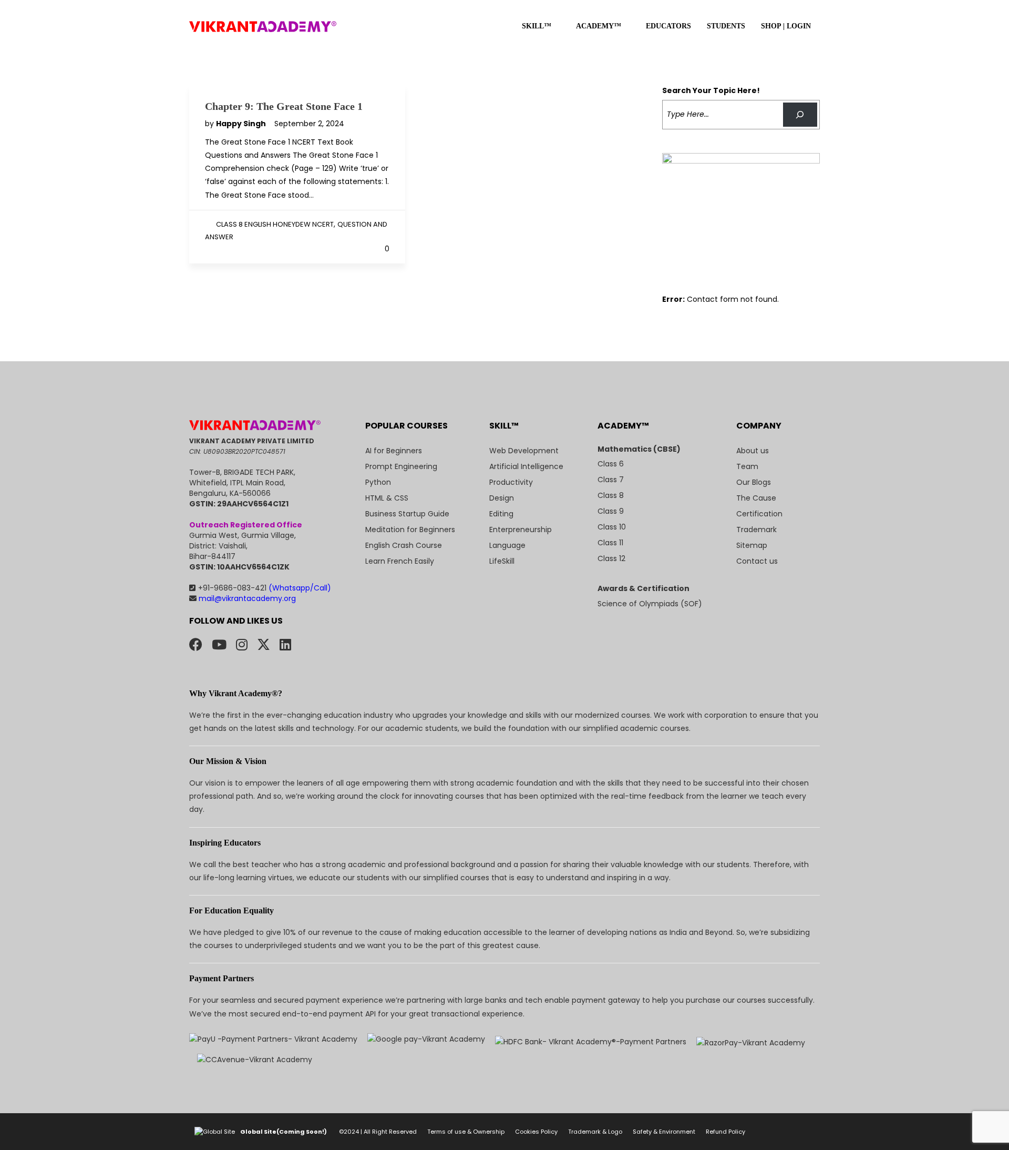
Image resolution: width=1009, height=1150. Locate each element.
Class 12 (611, 558)
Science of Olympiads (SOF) (650, 603)
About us (752, 450)
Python (378, 482)
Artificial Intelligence (526, 466)
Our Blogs (753, 482)
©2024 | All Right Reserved (378, 1131)
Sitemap (751, 545)
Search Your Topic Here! (711, 90)
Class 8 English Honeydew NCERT (275, 224)
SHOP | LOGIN (786, 26)
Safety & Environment (664, 1131)
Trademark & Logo (595, 1131)
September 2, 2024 (309, 123)
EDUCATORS (668, 26)
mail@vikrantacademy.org (246, 598)
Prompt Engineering (401, 466)
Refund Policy (725, 1131)
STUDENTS (726, 26)
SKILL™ (536, 26)
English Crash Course (403, 545)
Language (507, 545)
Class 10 (612, 527)
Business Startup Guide (407, 513)
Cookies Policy (536, 1131)
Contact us (757, 561)
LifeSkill (501, 561)
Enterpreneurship (520, 529)
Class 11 (610, 542)
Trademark (756, 529)
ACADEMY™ (598, 26)
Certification (759, 513)
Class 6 (611, 464)
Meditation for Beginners (410, 529)
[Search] (800, 115)
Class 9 (611, 511)
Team (747, 466)
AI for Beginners (393, 450)
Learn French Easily (399, 561)
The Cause (756, 498)
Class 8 (611, 495)
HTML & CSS (386, 498)
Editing (501, 513)
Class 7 (611, 479)
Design (501, 498)
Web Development (524, 450)
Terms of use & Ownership (465, 1131)
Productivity (511, 482)
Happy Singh (241, 123)
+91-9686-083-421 (264, 588)
